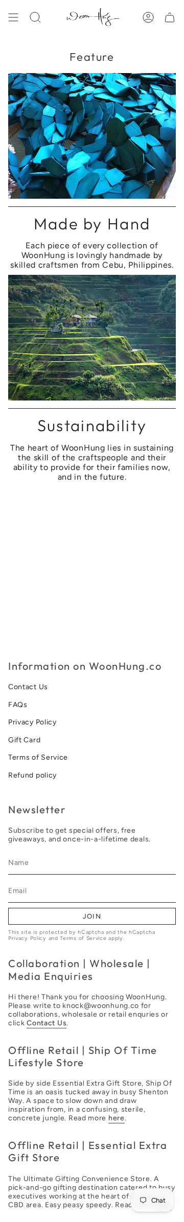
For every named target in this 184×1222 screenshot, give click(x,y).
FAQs (18, 704)
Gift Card (24, 740)
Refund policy (32, 775)
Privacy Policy (32, 722)
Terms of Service (38, 757)
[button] (35, 17)
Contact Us (28, 687)
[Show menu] (13, 17)
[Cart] (169, 17)
